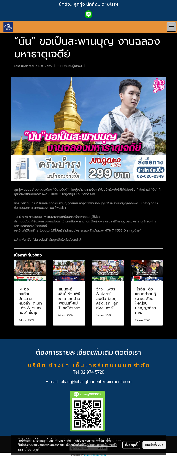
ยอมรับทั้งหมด (154, 445)
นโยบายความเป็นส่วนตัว (102, 445)
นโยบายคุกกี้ (32, 449)
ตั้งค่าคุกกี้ (131, 445)
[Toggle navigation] (171, 27)
